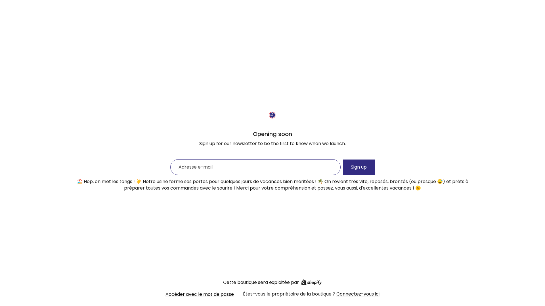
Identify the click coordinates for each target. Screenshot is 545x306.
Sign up (359, 167)
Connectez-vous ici (358, 294)
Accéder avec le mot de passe (199, 294)
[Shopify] (311, 282)
